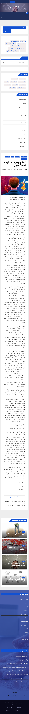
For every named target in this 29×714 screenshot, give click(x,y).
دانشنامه (24, 46)
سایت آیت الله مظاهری (15, 497)
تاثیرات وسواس (14, 41)
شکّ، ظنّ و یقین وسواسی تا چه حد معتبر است (15, 564)
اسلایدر (24, 103)
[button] (2, 15)
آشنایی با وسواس (22, 99)
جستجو (24, 27)
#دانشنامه (16, 169)
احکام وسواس (23, 41)
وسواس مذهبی (12, 51)
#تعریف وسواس (22, 169)
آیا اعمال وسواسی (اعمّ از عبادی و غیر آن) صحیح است (15, 682)
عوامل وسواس (12, 48)
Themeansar (14, 705)
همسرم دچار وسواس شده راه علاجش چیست (17, 671)
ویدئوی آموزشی (22, 146)
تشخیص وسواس (21, 44)
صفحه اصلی (18, 707)
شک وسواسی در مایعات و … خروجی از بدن (18, 678)
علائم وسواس (21, 48)
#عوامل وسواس (10, 169)
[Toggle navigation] (27, 15)
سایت (24, 119)
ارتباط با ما (8, 710)
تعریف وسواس (10, 43)
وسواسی (15, 6)
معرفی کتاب (23, 131)
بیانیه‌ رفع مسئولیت (18, 710)
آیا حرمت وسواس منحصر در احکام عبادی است (17, 674)
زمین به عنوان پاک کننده (16, 534)
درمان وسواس (16, 46)
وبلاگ (25, 134)
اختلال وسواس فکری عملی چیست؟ (15, 505)
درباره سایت (9, 707)
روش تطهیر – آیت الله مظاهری (17, 548)
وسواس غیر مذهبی (23, 51)
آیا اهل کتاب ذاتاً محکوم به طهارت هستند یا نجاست (15, 580)
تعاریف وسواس (22, 107)
